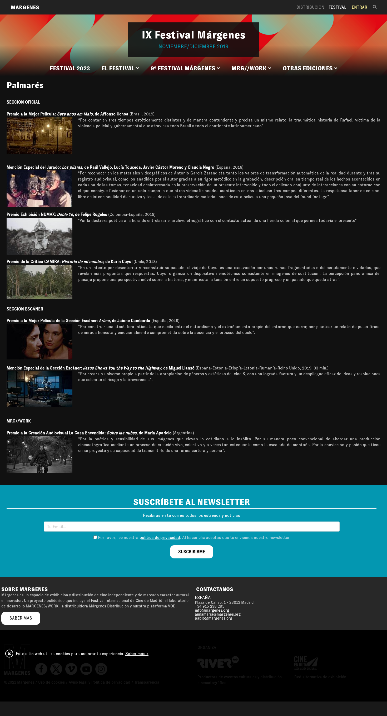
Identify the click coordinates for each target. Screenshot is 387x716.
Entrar (359, 7)
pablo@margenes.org (213, 618)
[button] (120, 68)
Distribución (310, 7)
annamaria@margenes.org (218, 614)
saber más (20, 618)
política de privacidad (160, 537)
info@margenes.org (212, 610)
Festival (337, 7)
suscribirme (191, 551)
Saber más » (136, 653)
